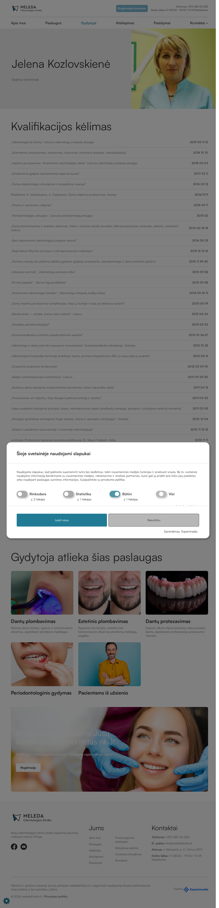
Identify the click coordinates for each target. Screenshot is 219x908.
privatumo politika (112, 479)
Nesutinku (153, 520)
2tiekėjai (38, 499)
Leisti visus (62, 520)
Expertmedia (189, 531)
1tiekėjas (84, 499)
